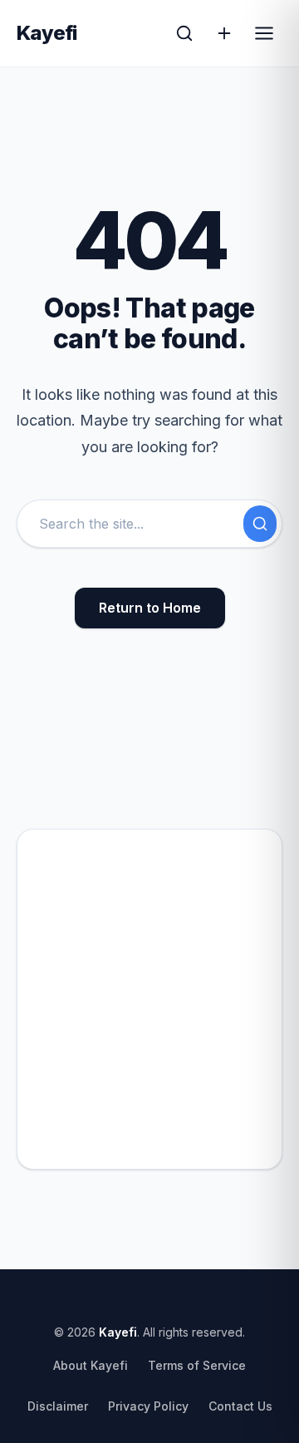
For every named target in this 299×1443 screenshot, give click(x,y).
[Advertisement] (149, 999)
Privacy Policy (148, 1406)
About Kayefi (90, 1365)
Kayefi (47, 33)
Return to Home (150, 607)
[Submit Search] (260, 523)
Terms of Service (197, 1365)
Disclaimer (57, 1406)
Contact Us (240, 1406)
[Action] (224, 33)
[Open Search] (184, 33)
